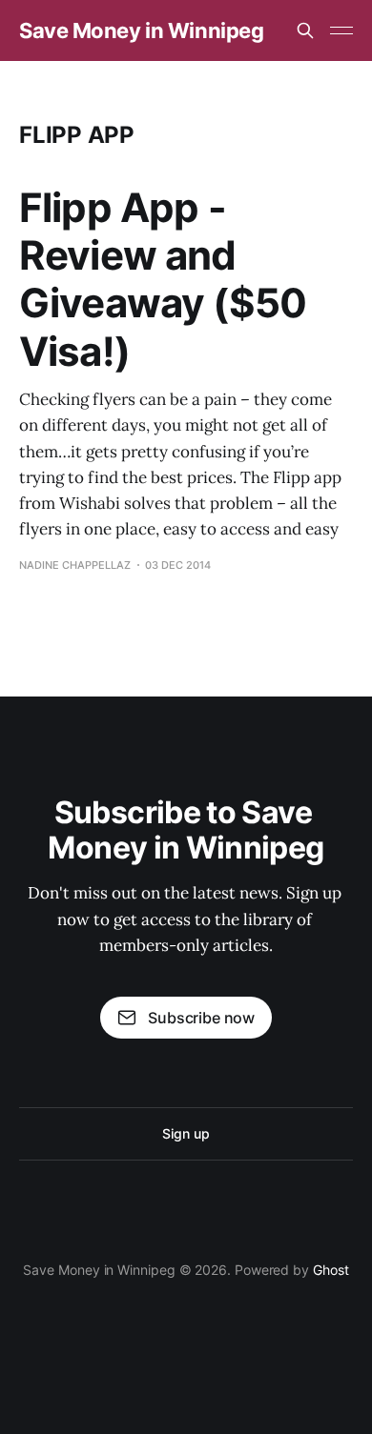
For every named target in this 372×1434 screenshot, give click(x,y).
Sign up (185, 1133)
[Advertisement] (186, 256)
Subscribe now (201, 1017)
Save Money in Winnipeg (141, 30)
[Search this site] (305, 30)
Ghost (331, 1270)
